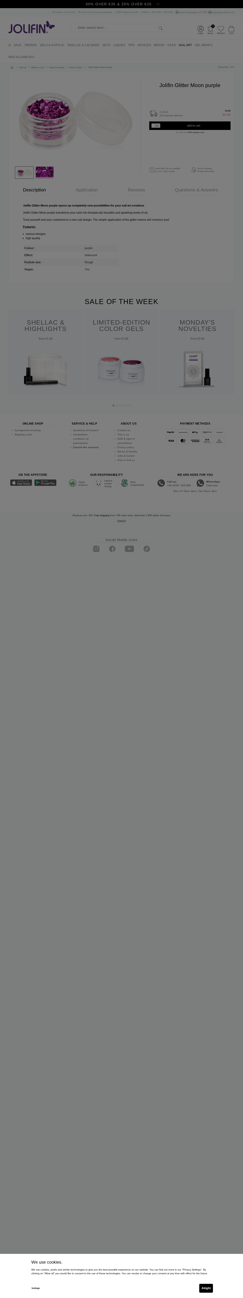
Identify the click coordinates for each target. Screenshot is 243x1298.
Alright (206, 1288)
